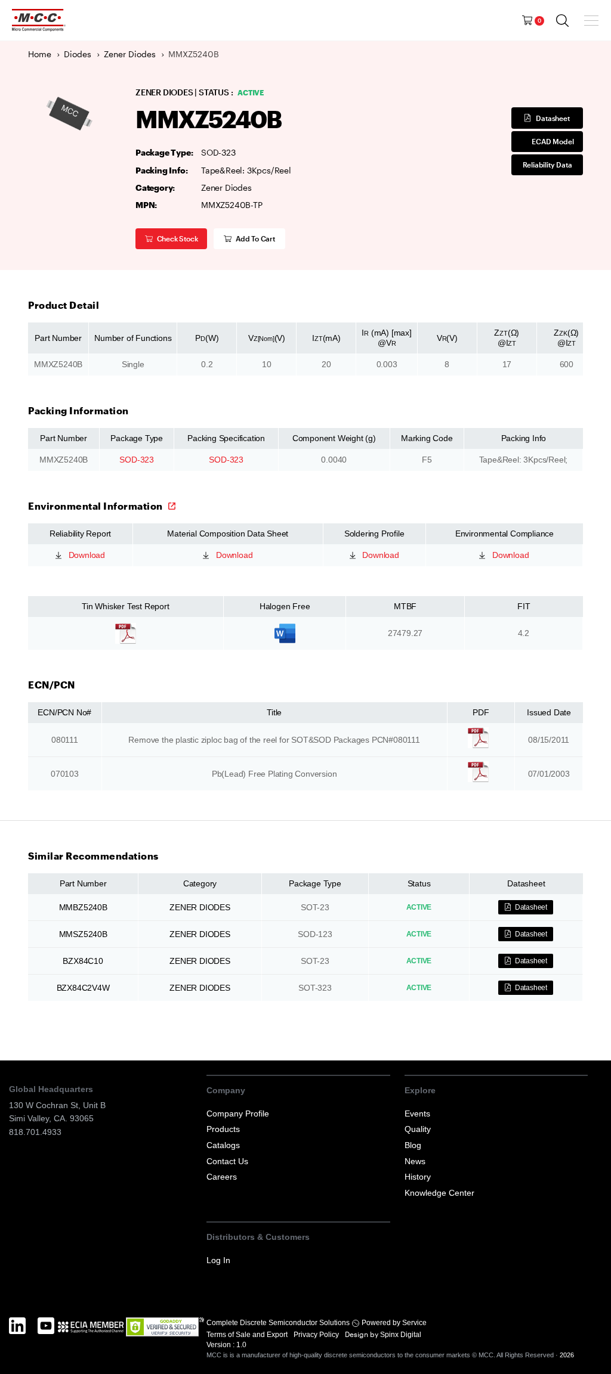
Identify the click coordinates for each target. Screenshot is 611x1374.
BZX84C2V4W (83, 987)
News (415, 1161)
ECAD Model (552, 141)
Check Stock (177, 238)
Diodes (77, 54)
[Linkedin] (17, 1338)
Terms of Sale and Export (247, 1334)
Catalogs (223, 1145)
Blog (413, 1145)
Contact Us (227, 1161)
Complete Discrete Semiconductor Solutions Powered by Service (316, 1323)
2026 (567, 1355)
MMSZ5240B (83, 934)
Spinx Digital (399, 1334)
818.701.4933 (35, 1132)
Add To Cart (255, 238)
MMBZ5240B (83, 907)
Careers (221, 1176)
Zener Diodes (130, 54)
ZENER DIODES (199, 907)
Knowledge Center (439, 1193)
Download (85, 555)
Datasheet (552, 118)
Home (39, 54)
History (418, 1176)
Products (223, 1129)
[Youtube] (46, 1338)
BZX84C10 (83, 961)
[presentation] (593, 20)
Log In (218, 1260)
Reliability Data (547, 164)
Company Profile (237, 1113)
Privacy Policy (317, 1334)
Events (417, 1113)
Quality (418, 1129)
